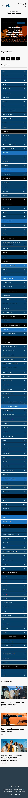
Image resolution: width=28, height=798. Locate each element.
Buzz (14, 105)
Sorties (14, 598)
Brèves (14, 101)
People (14, 496)
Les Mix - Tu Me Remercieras (14, 406)
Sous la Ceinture (14, 602)
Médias (14, 440)
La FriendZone (14, 321)
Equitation (14, 182)
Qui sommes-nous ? (7, 789)
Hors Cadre (14, 261)
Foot (14, 225)
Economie (14, 165)
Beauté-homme (14, 93)
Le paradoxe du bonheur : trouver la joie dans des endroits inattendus (11, 757)
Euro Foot (14, 191)
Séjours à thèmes (14, 560)
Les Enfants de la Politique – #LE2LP (14, 402)
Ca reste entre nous (14, 114)
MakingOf (14, 427)
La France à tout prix (14, 316)
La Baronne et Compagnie (14, 303)
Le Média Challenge (14, 350)
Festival (14, 216)
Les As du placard (14, 393)
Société (14, 577)
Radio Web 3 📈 (14, 521)
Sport (14, 611)
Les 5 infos (14, 385)
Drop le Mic (14, 152)
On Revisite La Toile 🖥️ (14, 478)
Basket (14, 80)
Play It (14, 500)
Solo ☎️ (14, 594)
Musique (14, 457)
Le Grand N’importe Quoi (14, 346)
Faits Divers (14, 208)
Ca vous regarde (14, 118)
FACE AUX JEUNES (14, 199)
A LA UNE (6, 715)
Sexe (14, 568)
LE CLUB (14, 338)
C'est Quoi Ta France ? (14, 110)
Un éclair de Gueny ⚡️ (14, 653)
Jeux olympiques (14, 286)
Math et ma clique (14, 436)
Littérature (14, 423)
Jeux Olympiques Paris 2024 (14, 291)
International (14, 274)
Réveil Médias (14, 542)
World (14, 675)
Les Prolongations (14, 410)
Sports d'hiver (14, 615)
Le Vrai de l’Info (14, 380)
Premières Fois (14, 513)
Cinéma (14, 122)
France (14, 233)
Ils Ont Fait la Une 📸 (14, 265)
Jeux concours (14, 282)
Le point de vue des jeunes (14, 363)
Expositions (14, 195)
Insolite (14, 269)
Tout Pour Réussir (14, 645)
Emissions (6, 689)
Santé (14, 555)
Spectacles (14, 606)
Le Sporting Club (14, 372)
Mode (14, 444)
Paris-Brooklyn (14, 487)
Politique (14, 504)
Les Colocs (14, 397)
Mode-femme (14, 449)
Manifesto (14, 431)
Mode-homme (14, 453)
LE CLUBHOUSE (14, 342)
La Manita (14, 329)
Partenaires (14, 491)
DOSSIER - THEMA (13, 715)
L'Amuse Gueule (14, 295)
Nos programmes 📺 (19, 789)
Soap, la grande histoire (14, 572)
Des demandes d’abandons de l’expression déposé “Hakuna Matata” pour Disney (14, 32)
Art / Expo (14, 75)
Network (14, 461)
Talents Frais (14, 624)
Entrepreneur (14, 174)
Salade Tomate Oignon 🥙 (14, 551)
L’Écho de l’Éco (14, 299)
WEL (14, 670)
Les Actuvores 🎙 (14, 389)
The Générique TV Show (14, 636)
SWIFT (14, 619)
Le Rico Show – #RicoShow (14, 367)
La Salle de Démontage (14, 333)
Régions (14, 530)
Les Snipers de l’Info (14, 414)
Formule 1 (14, 229)
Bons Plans (14, 97)
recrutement (14, 525)
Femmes (14, 212)
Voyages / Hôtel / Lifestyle (14, 666)
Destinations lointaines (14, 144)
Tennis (14, 632)
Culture (14, 140)
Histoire (14, 252)
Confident (14, 131)
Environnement (14, 178)
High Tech (14, 248)
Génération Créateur (14, 238)
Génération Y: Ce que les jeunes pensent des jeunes (14, 243)
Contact (15, 791)
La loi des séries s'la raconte (14, 325)
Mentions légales (8, 791)
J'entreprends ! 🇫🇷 (14, 278)
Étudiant (14, 187)
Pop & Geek (14, 508)
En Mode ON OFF (14, 169)
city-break (14, 127)
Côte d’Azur (14, 135)
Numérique (14, 474)
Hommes (14, 257)
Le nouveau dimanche (14, 359)
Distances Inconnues (14, 148)
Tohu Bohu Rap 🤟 (14, 641)
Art (14, 71)
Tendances (14, 628)
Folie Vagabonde (14, 221)
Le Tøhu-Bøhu (14, 376)
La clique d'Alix (14, 312)
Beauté (14, 84)
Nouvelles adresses (14, 470)
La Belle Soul (14, 308)
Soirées (14, 589)
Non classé (14, 466)
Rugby (14, 547)
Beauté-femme (14, 88)
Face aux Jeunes (14, 204)
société (14, 581)
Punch (14, 517)
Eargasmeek (14, 161)
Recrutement (22, 791)
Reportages (14, 538)
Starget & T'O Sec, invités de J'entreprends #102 (12, 704)
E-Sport (14, 157)
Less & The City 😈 (14, 419)
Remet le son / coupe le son (14, 534)
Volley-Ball (14, 662)
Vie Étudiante (14, 658)
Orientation (14, 483)
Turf (14, 649)
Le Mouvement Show (14, 355)
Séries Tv (14, 564)
